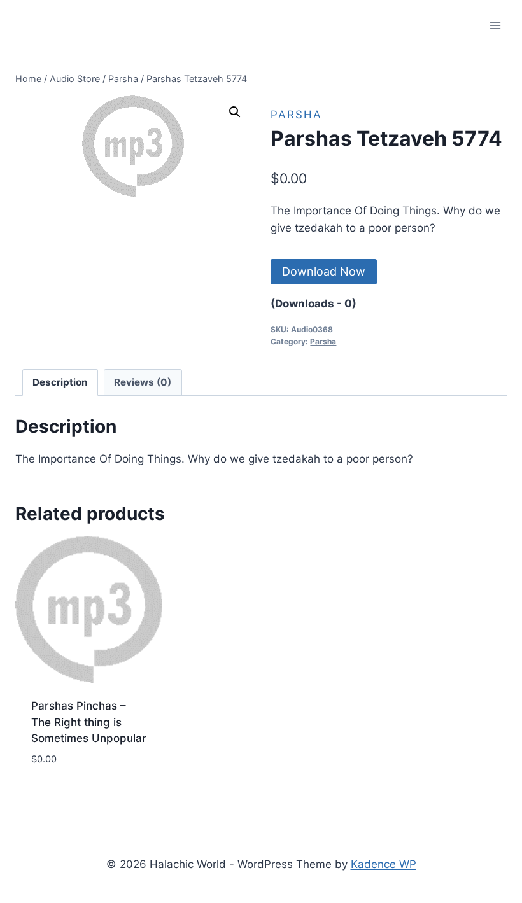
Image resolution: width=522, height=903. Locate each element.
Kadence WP (383, 864)
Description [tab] (60, 382)
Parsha (296, 114)
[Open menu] (495, 25)
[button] (234, 112)
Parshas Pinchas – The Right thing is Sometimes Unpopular (88, 722)
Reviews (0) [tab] (142, 382)
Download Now (323, 271)
